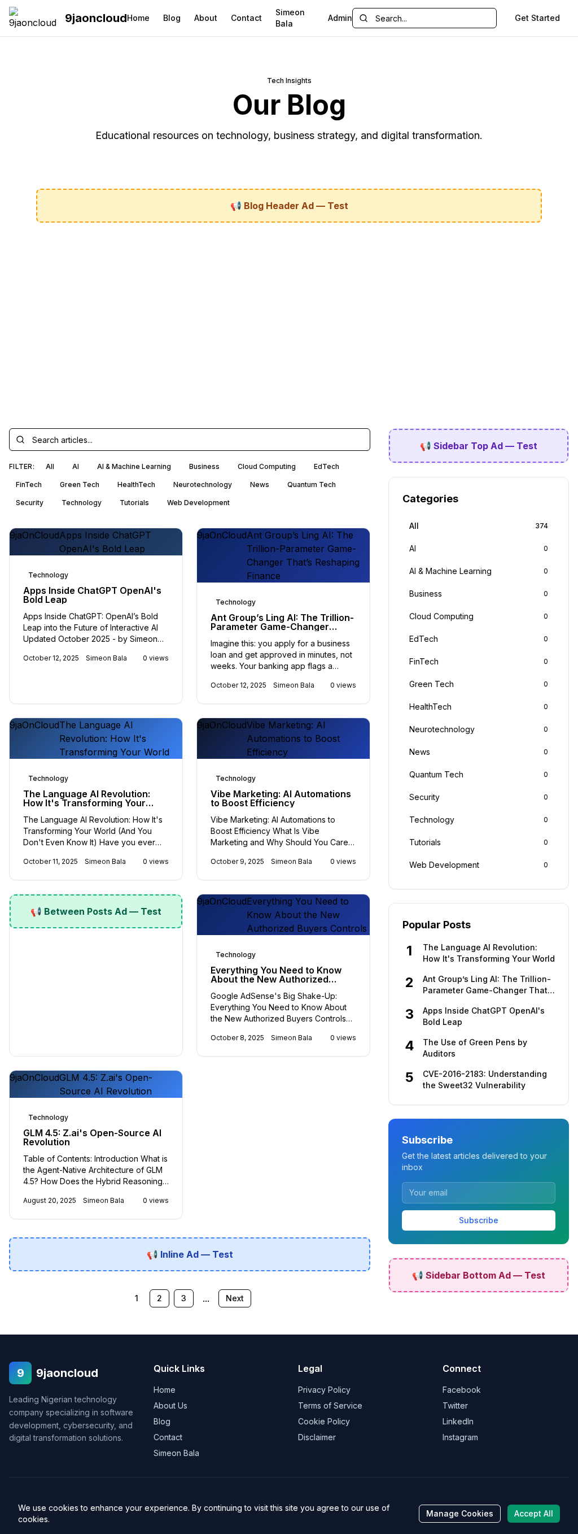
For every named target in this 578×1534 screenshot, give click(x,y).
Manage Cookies (459, 1513)
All (50, 466)
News (259, 484)
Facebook (462, 1389)
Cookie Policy (324, 1421)
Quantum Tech (311, 484)
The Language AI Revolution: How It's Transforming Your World (86, 803)
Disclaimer (317, 1437)
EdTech (326, 466)
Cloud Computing (267, 466)
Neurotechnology (202, 484)
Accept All (533, 1513)
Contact (246, 18)
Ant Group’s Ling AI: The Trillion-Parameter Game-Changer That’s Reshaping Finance (282, 626)
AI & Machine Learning (134, 466)
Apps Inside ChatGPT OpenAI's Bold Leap (92, 595)
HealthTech (136, 484)
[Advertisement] (289, 316)
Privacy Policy (324, 1389)
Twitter (455, 1405)
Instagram (460, 1437)
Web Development (198, 502)
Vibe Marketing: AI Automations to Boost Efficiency (281, 798)
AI (75, 466)
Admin (340, 18)
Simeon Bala (290, 17)
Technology (82, 502)
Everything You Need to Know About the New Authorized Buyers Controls (276, 979)
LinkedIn (458, 1421)
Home (138, 18)
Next (235, 1298)
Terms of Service (330, 1405)
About (205, 18)
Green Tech (79, 484)
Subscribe (478, 1220)
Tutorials (134, 502)
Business (204, 466)
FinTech (29, 484)
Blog (172, 18)
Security (29, 502)
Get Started (537, 18)
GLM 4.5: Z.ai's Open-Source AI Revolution (92, 1137)
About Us (170, 1405)
